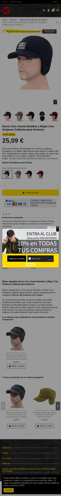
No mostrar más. (53, 227)
